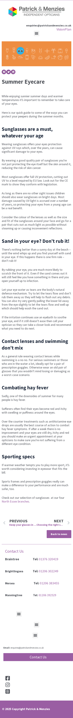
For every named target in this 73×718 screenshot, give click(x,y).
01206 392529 (47, 595)
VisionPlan (64, 29)
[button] (36, 33)
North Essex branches (15, 501)
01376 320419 (48, 559)
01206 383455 (49, 583)
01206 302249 (48, 571)
